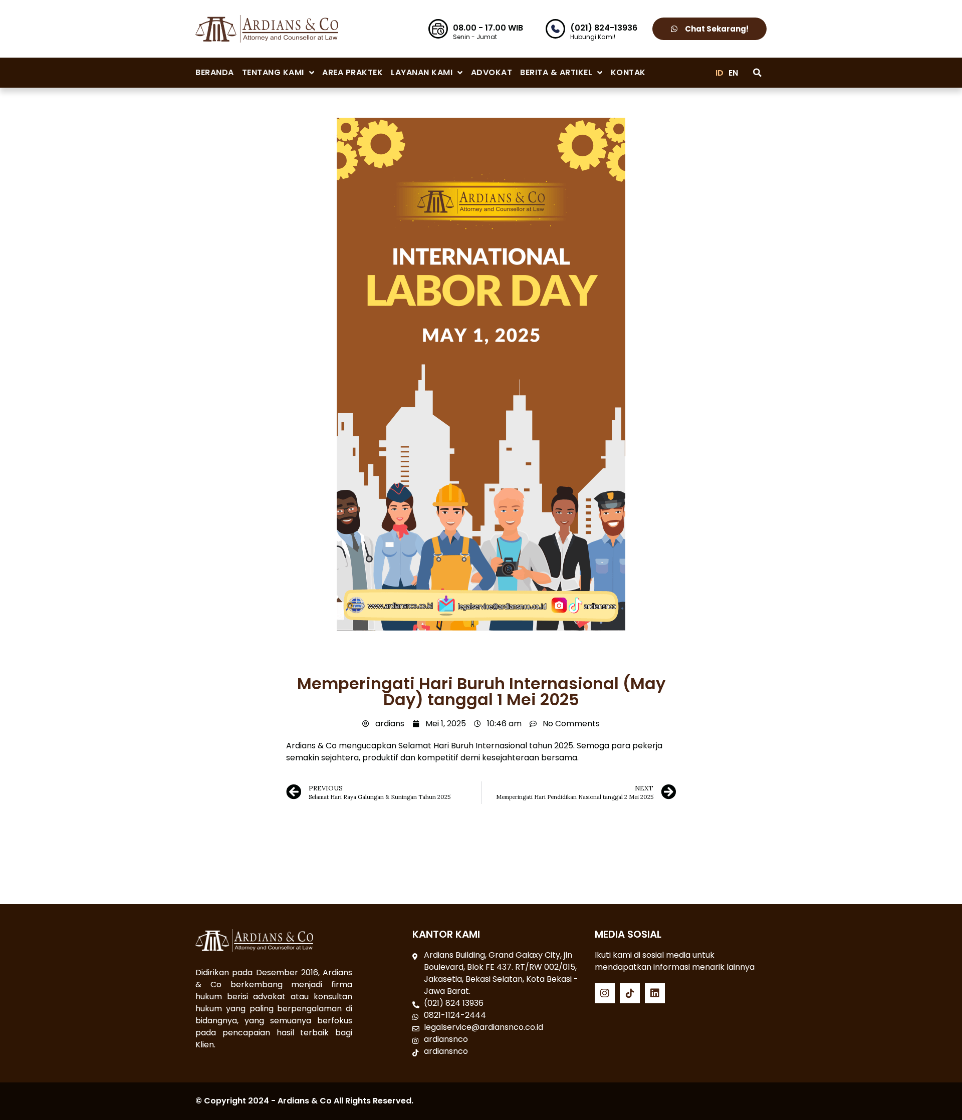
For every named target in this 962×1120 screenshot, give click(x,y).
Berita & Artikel (556, 72)
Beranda (214, 72)
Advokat (492, 72)
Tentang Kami (273, 72)
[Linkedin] (655, 993)
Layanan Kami (421, 72)
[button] (757, 73)
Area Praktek (352, 72)
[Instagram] (605, 993)
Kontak (628, 72)
